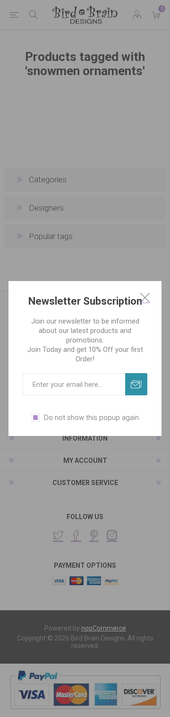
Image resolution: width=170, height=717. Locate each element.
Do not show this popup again (91, 417)
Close (145, 297)
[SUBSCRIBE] (136, 384)
